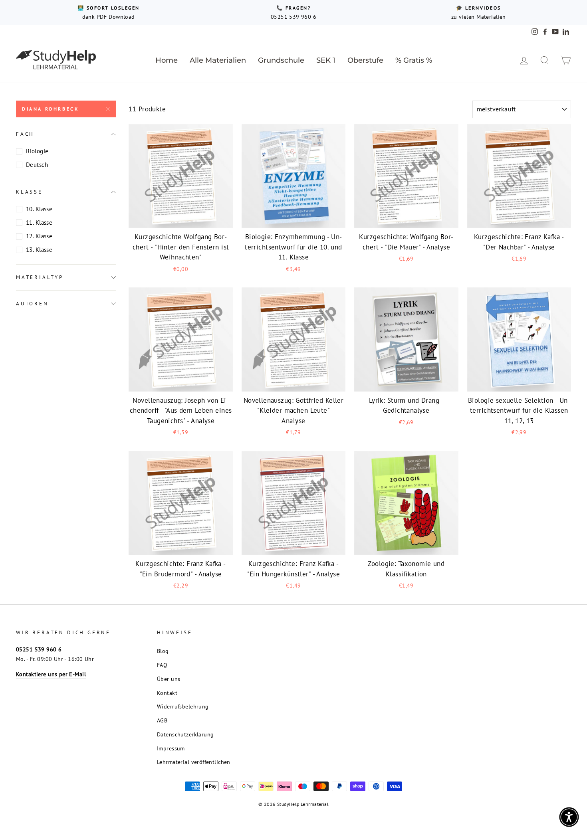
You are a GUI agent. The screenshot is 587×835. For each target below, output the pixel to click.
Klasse (29, 191)
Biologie (37, 151)
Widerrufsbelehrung (183, 706)
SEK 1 (325, 60)
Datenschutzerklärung (185, 734)
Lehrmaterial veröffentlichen (193, 762)
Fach (25, 134)
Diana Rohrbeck (50, 109)
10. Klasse (39, 209)
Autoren (32, 303)
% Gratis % (413, 60)
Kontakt (167, 692)
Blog (163, 651)
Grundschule (281, 60)
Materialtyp (39, 277)
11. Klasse (39, 222)
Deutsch (37, 164)
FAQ (162, 665)
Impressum (171, 748)
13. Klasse (39, 249)
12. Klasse (39, 236)
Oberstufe (365, 60)
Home (166, 60)
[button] (569, 817)
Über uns (168, 679)
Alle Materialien (218, 60)
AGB (162, 720)
